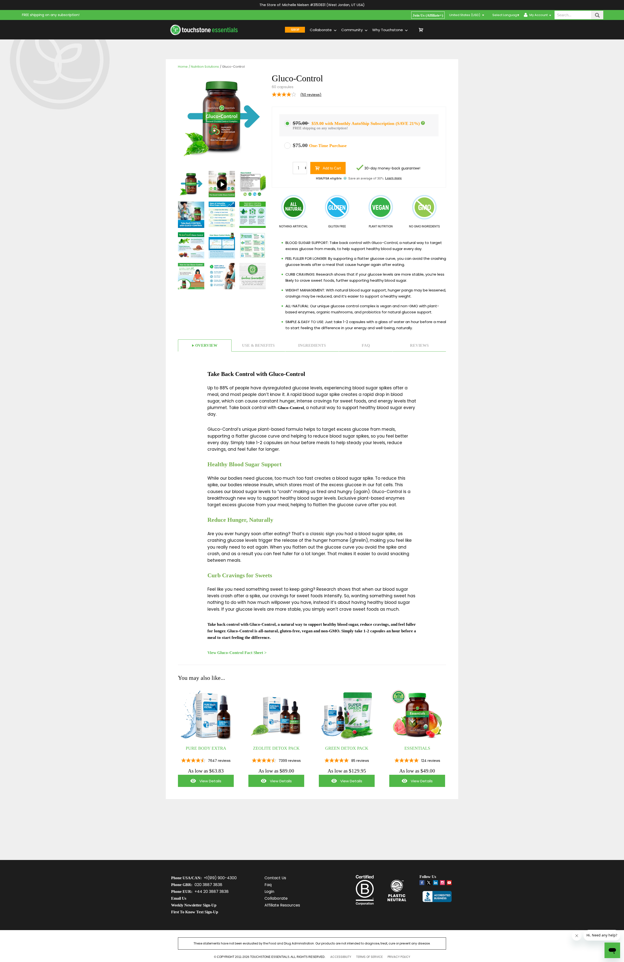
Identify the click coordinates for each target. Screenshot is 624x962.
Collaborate (321, 30)
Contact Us (275, 878)
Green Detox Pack (346, 748)
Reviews (419, 345)
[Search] (597, 15)
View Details (199, 782)
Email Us (178, 898)
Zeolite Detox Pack (276, 748)
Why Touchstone (388, 30)
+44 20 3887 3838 (212, 891)
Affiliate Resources (282, 905)
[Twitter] (428, 883)
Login (269, 891)
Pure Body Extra (206, 748)
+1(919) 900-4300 (220, 878)
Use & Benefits (258, 345)
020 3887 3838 (208, 884)
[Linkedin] (435, 882)
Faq (366, 345)
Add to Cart (331, 168)
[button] (423, 123)
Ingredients (312, 345)
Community (352, 30)
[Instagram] (442, 882)
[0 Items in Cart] (438, 29)
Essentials (417, 748)
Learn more (393, 178)
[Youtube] (449, 882)
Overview (206, 345)
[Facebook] (421, 882)
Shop (295, 29)
